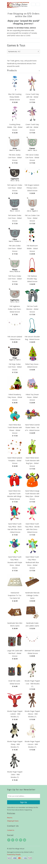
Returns (9, 818)
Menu (33, 4)
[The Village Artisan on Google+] (13, 840)
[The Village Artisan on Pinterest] (21, 840)
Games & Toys (16, 45)
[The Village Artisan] (18, 5)
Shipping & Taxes (13, 821)
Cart (38, 4)
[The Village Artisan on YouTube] (17, 840)
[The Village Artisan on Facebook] (9, 840)
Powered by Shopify (14, 854)
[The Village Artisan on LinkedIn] (25, 840)
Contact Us (10, 830)
